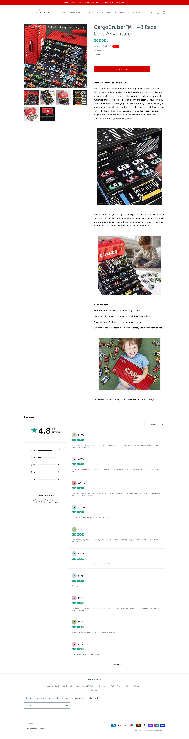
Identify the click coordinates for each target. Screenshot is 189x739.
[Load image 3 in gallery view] (63, 97)
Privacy (120, 686)
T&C (112, 686)
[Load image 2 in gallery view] (47, 97)
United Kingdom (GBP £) (36, 728)
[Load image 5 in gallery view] (31, 114)
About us (94, 691)
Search (50, 686)
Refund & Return (88, 686)
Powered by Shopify (158, 730)
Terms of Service (133, 686)
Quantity (97, 55)
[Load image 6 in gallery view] (47, 114)
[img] (100, 40)
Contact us (103, 686)
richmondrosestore (145, 730)
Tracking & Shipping (70, 686)
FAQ (57, 686)
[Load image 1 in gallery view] (31, 97)
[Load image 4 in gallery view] (80, 97)
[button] (88, 12)
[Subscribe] (67, 705)
